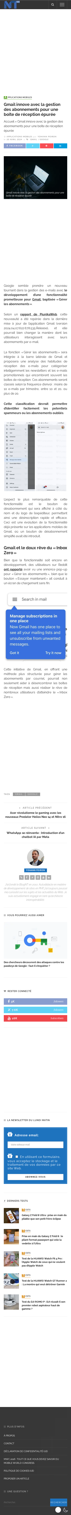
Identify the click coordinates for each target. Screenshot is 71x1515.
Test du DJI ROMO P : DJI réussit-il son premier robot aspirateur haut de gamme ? (43, 1305)
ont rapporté (13, 569)
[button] (62, 1510)
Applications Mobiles (18, 97)
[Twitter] (32, 877)
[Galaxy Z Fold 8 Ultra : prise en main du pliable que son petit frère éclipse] (11, 1215)
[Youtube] (43, 877)
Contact (9, 1443)
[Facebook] (27, 877)
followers (58, 1001)
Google (44, 140)
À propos (9, 1435)
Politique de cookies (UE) (19, 1471)
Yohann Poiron (47, 137)
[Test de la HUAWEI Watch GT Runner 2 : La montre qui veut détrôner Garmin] (11, 1281)
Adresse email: (27, 1135)
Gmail (33, 140)
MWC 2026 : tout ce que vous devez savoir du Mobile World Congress (31, 1461)
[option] (35, 945)
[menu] (62, 4)
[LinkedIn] (49, 877)
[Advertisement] (35, 49)
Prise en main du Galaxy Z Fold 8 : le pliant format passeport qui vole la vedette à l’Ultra (42, 1240)
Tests (26, 1210)
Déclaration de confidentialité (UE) (26, 1451)
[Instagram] (38, 877)
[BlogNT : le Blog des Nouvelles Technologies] (12, 4)
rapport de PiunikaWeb (38, 314)
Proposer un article (16, 1478)
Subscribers (57, 1018)
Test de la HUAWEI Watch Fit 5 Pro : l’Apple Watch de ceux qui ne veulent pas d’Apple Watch (43, 1262)
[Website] (21, 877)
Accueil (9, 121)
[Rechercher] (52, 4)
